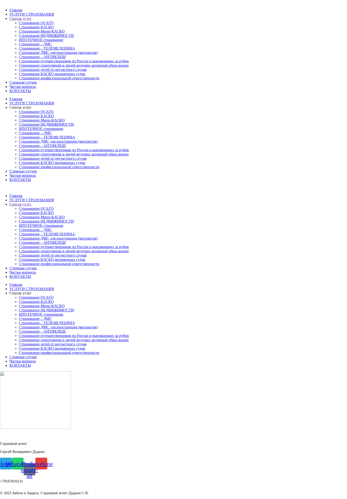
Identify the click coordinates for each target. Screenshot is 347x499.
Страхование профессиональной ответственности (59, 78)
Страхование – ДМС (35, 44)
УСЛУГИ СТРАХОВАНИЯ (31, 14)
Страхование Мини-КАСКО (42, 31)
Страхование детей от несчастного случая (52, 70)
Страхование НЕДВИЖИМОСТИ (46, 36)
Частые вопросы (22, 87)
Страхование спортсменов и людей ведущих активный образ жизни (74, 65)
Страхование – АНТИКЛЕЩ (42, 57)
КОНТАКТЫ (20, 91)
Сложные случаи (23, 82)
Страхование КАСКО (36, 27)
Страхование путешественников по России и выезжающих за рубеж (74, 61)
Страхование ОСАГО (36, 23)
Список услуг (20, 19)
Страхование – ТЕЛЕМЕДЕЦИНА (47, 48)
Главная (15, 10)
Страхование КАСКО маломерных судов (52, 74)
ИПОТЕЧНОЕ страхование (41, 40)
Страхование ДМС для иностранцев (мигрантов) (58, 53)
